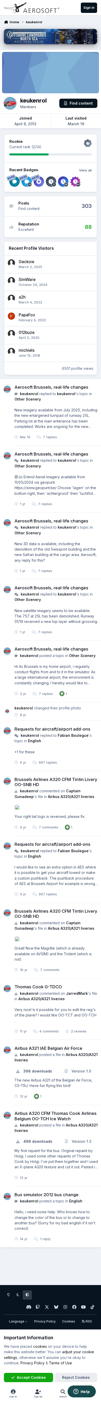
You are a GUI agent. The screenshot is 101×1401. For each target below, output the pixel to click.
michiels (26, 350)
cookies (40, 1346)
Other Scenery (28, 399)
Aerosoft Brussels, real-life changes (51, 387)
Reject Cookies (76, 1377)
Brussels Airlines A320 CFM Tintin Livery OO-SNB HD (56, 782)
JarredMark (77, 993)
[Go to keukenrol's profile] (7, 389)
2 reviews (78, 1031)
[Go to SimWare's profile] (11, 280)
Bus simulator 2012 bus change (46, 1194)
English (34, 741)
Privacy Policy (45, 1321)
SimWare (27, 279)
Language (17, 1321)
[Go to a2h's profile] (11, 298)
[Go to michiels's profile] (11, 351)
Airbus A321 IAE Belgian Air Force (48, 1048)
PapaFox (27, 314)
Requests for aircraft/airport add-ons (52, 729)
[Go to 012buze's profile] (11, 333)
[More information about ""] (17, 807)
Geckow (26, 261)
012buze (26, 332)
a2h (22, 297)
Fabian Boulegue (73, 735)
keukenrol (29, 394)
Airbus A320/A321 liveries (71, 796)
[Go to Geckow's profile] (11, 263)
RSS (88, 1321)
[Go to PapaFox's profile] (11, 316)
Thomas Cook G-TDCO (38, 986)
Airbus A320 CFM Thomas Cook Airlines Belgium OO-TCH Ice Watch (56, 1116)
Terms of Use (60, 1363)
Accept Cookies (31, 1377)
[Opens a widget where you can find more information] (81, 1392)
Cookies (68, 1321)
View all (85, 170)
